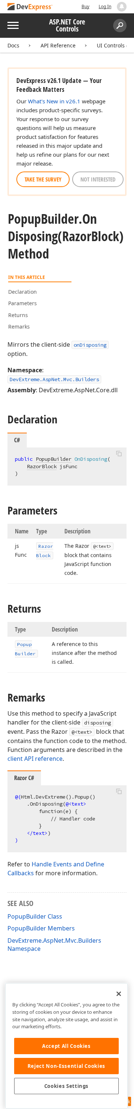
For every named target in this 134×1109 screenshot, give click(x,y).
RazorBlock (42, 466)
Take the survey (43, 179)
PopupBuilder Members (41, 928)
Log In (105, 6)
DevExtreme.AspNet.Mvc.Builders (54, 379)
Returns (18, 315)
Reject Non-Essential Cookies (66, 1066)
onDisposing (90, 345)
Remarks (19, 326)
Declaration (22, 291)
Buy (85, 6)
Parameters (22, 303)
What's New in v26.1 (54, 101)
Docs (13, 45)
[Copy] (118, 453)
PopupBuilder (53, 459)
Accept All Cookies (66, 1046)
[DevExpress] (30, 7)
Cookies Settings (66, 1086)
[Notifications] (122, 6)
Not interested (97, 179)
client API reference (35, 759)
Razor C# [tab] (24, 778)
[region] (66, 1046)
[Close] (119, 994)
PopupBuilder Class (34, 916)
